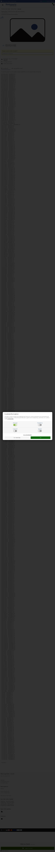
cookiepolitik (10, 418)
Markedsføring (40, 422)
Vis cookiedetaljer (27, 434)
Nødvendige (15, 422)
